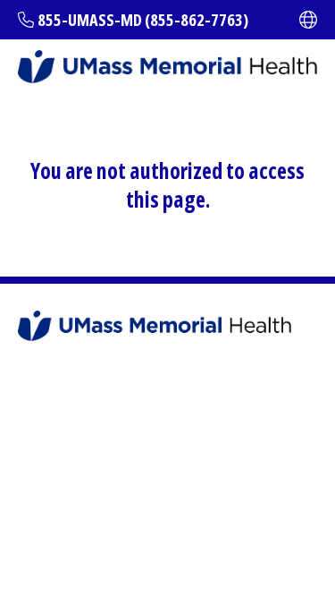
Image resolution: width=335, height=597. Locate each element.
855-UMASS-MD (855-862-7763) (143, 19)
